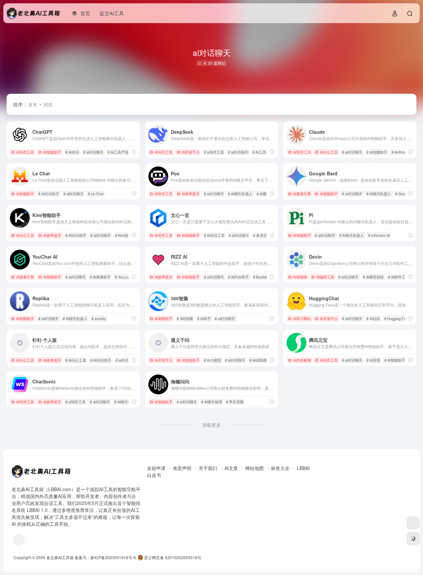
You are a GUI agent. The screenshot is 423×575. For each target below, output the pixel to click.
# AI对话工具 (214, 235)
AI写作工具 (25, 152)
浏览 (48, 104)
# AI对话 (72, 152)
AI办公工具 (329, 152)
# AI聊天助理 (211, 401)
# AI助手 (204, 318)
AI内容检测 (302, 360)
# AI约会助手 (238, 276)
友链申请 (156, 468)
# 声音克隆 (235, 401)
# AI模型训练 (373, 276)
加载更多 (211, 424)
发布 (32, 104)
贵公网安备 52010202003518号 (172, 557)
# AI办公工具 (75, 360)
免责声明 (182, 468)
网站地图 (254, 468)
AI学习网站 (302, 318)
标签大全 (280, 468)
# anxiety (99, 318)
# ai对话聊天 (93, 152)
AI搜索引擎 (302, 193)
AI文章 (231, 468)
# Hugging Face (397, 318)
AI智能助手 (52, 152)
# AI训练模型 (260, 360)
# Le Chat (95, 193)
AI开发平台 (191, 152)
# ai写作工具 (214, 152)
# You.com (123, 276)
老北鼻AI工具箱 (60, 557)
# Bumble (260, 276)
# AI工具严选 (118, 152)
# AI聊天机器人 (240, 193)
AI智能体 (300, 276)
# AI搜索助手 (100, 276)
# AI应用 (373, 360)
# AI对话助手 (48, 193)
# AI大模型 (212, 360)
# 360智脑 (185, 318)
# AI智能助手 (376, 152)
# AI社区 (373, 318)
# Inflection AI (379, 235)
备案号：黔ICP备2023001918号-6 (105, 557)
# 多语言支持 (263, 235)
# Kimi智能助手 (127, 235)
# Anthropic (401, 152)
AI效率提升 (191, 193)
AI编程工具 (325, 276)
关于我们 (208, 468)
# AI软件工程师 (400, 276)
